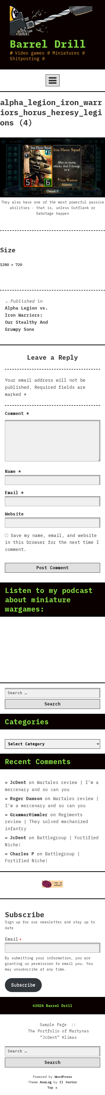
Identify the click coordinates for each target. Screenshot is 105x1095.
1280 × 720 (11, 264)
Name (13, 471)
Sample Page (53, 1024)
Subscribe (23, 985)
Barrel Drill (48, 44)
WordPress (63, 1076)
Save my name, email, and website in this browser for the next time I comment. (52, 542)
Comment (17, 413)
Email (14, 492)
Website (14, 514)
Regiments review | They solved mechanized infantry (46, 822)
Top (52, 1087)
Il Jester (68, 1082)
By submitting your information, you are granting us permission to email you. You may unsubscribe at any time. (49, 964)
